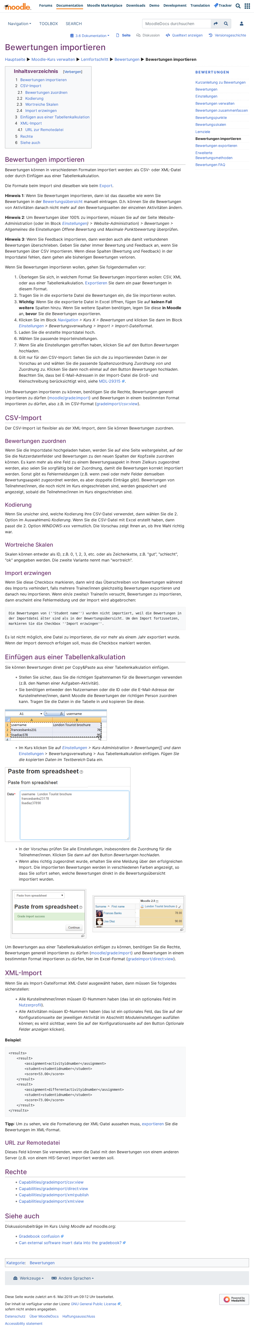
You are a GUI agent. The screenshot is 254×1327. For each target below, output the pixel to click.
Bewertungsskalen (210, 124)
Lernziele (202, 132)
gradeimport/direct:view (150, 958)
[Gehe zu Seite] (216, 23)
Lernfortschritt (94, 59)
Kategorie (15, 1262)
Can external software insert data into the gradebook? (70, 1242)
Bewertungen (127, 59)
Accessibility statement (23, 1323)
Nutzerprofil (30, 1004)
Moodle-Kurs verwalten (53, 59)
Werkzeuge (30, 1278)
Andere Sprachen (75, 1278)
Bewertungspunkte (211, 117)
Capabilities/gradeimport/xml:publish (54, 1194)
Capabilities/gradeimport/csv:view (51, 1182)
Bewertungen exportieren (216, 145)
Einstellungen (206, 96)
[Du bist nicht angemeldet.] (242, 24)
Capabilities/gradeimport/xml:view (51, 1201)
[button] (247, 6)
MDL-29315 (110, 381)
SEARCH (74, 23)
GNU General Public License (93, 1304)
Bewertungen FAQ (210, 165)
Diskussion (151, 35)
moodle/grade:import (69, 397)
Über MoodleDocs (44, 1316)
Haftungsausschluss (79, 1316)
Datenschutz (15, 1316)
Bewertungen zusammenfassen (221, 110)
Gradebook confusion (39, 1236)
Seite (126, 35)
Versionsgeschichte (230, 35)
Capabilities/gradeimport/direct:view (53, 1188)
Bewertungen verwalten (214, 103)
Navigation (18, 23)
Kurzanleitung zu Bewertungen (220, 82)
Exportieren (96, 282)
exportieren (153, 1123)
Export (105, 185)
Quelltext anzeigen (187, 35)
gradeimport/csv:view (117, 403)
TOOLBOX (48, 23)
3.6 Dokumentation (89, 35)
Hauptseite (15, 59)
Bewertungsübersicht (63, 201)
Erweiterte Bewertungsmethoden (213, 155)
